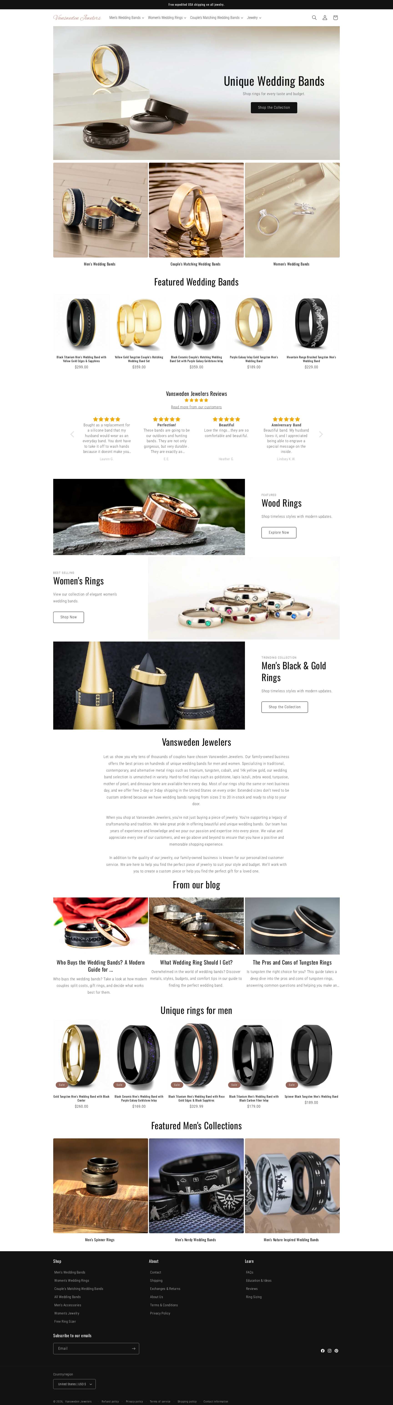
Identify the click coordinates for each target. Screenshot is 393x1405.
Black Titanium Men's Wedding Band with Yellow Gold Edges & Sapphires (81, 359)
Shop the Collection (274, 107)
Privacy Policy (160, 1313)
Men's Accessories (67, 1305)
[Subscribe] (133, 1348)
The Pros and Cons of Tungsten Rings (292, 962)
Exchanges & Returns (165, 1289)
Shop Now (68, 617)
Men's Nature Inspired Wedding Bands (291, 1239)
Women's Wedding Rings (71, 1281)
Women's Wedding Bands (291, 264)
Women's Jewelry (66, 1313)
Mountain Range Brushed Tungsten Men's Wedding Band (311, 359)
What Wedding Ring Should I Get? (196, 962)
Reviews (252, 1289)
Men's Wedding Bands (99, 264)
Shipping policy (187, 1401)
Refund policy (110, 1401)
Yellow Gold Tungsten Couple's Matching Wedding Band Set (139, 359)
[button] (314, 18)
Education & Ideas (259, 1281)
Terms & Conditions (164, 1305)
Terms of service (160, 1401)
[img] (196, 400)
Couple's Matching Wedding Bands (196, 264)
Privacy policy (134, 1401)
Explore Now (279, 532)
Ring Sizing (254, 1297)
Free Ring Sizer (65, 1321)
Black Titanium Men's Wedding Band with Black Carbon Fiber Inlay (254, 1098)
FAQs (250, 1272)
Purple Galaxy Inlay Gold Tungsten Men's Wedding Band (254, 359)
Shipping (156, 1281)
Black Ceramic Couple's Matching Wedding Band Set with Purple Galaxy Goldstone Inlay (196, 359)
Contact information (216, 1401)
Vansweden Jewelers (78, 1401)
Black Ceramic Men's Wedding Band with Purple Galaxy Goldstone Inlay (139, 1098)
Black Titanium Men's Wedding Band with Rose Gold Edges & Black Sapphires (197, 1098)
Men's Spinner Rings (99, 1239)
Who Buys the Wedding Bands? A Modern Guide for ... (101, 966)
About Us (156, 1297)
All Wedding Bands (67, 1297)
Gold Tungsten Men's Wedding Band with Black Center (81, 1098)
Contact (155, 1272)
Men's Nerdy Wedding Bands (195, 1239)
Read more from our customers (196, 407)
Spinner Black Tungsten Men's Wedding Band (311, 1096)
